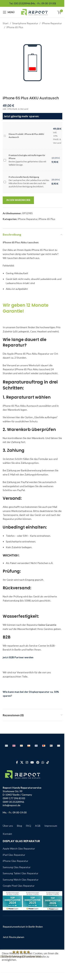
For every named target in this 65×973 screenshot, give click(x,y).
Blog (19, 825)
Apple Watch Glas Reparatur (19, 848)
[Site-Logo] (34, 11)
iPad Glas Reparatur (14, 854)
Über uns (8, 825)
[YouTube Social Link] (32, 762)
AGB (37, 825)
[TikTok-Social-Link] (47, 762)
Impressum (50, 825)
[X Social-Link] (21, 762)
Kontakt (7, 833)
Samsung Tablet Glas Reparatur (20, 873)
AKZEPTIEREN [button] (15, 966)
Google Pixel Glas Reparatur (18, 885)
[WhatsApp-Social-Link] (42, 762)
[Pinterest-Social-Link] (37, 762)
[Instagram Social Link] (26, 762)
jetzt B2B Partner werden (18, 657)
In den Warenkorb (18, 200)
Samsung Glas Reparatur (17, 867)
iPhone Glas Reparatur (15, 860)
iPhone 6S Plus (14, 27)
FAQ (28, 825)
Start (5, 23)
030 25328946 (22, 3)
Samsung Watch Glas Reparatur (20, 879)
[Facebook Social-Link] (17, 762)
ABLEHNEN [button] (34, 966)
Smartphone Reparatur (25, 23)
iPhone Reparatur (52, 23)
